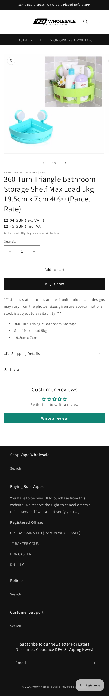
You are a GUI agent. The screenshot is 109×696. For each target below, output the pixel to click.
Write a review (54, 418)
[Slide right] (65, 163)
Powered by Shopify (74, 686)
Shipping (26, 233)
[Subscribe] (93, 663)
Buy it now (54, 283)
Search (15, 468)
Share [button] (14, 369)
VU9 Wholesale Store (46, 686)
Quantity (10, 241)
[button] (10, 22)
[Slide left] (43, 163)
